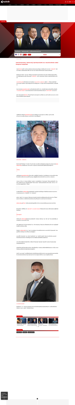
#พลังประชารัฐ (19, 332)
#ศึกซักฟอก (25, 332)
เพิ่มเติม (2, 395)
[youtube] (70, 2)
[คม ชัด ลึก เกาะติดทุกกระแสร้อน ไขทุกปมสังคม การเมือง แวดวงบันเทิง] (37, 2)
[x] (68, 2)
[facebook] (66, 2)
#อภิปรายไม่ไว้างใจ (31, 332)
